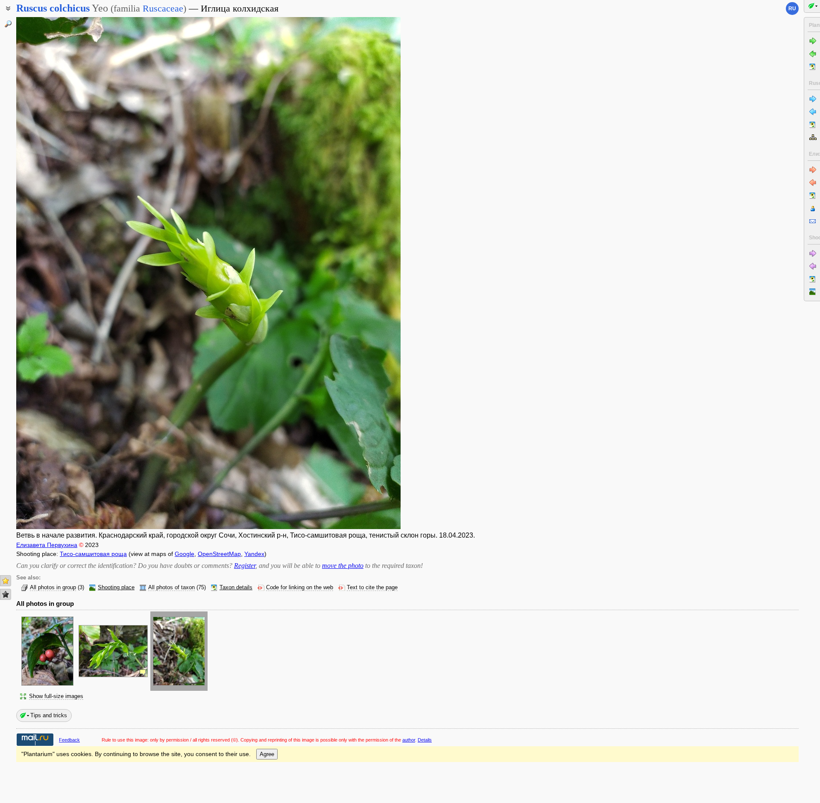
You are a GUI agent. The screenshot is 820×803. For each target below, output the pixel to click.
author (408, 739)
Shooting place (116, 588)
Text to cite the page (372, 588)
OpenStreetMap (219, 553)
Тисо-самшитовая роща (93, 553)
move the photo (342, 565)
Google (184, 553)
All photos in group (53, 588)
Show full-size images (56, 696)
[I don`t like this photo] (5, 594)
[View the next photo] (360, 273)
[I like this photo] (5, 580)
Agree (267, 754)
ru (792, 9)
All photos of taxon (171, 588)
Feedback (69, 739)
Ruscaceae (163, 8)
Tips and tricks (48, 715)
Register (244, 565)
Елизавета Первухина (46, 544)
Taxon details (236, 588)
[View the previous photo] (56, 273)
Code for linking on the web (299, 588)
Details (425, 739)
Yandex (254, 553)
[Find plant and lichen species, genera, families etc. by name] (8, 23)
